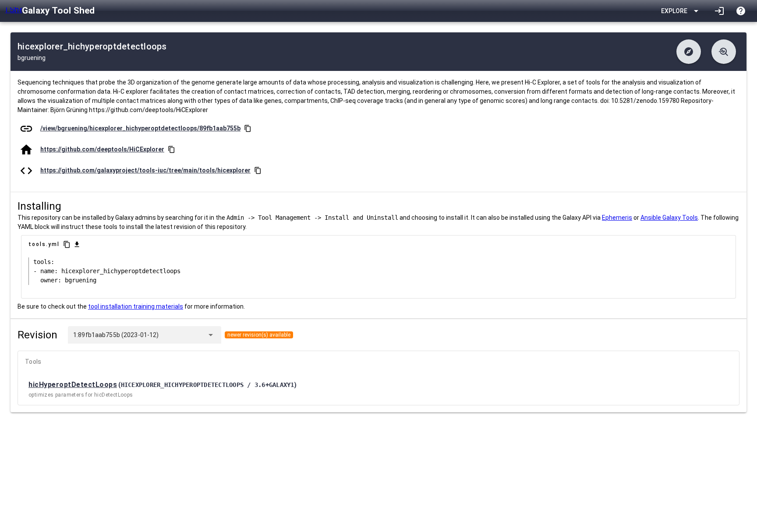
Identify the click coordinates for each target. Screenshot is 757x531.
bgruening (32, 57)
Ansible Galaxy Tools (669, 217)
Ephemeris (617, 217)
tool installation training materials (135, 306)
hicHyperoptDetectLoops (72, 384)
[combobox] (181, 335)
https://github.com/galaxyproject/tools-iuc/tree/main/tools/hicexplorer (145, 170)
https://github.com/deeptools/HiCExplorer (102, 149)
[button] (688, 51)
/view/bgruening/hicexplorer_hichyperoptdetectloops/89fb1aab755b (140, 128)
